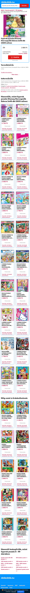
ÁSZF (16, 585)
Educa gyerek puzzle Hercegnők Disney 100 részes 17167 (21, 180)
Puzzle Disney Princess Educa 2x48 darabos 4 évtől (22, 505)
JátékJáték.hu (8, 2)
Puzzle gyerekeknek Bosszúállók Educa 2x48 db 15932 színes (21, 447)
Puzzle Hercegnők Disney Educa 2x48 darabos (21, 295)
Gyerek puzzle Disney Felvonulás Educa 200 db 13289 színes (6, 267)
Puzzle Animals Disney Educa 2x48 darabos (7, 533)
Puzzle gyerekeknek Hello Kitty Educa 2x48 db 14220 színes (6, 447)
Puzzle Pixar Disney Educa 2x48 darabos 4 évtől (22, 476)
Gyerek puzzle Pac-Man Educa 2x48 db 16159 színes (22, 383)
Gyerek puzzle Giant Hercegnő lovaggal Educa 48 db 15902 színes (7, 384)
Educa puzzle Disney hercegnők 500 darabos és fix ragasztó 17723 (7, 296)
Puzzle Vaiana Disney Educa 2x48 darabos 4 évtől (22, 534)
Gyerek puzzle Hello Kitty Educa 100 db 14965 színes (21, 324)
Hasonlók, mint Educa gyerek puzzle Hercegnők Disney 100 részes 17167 (22, 188)
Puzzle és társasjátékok (12, 86)
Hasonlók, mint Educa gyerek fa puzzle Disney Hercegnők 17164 (7, 188)
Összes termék (4, 587)
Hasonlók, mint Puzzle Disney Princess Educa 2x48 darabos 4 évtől (22, 514)
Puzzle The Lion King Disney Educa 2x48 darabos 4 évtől (7, 476)
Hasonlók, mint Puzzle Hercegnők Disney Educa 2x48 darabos (22, 305)
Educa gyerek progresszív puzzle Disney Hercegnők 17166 (7, 208)
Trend (11, 587)
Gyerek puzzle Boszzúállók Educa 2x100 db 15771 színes (22, 354)
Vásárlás (16, 57)
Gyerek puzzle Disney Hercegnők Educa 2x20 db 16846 (6, 150)
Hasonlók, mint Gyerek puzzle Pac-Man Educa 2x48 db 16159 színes (22, 392)
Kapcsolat (3, 585)
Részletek (13, 591)
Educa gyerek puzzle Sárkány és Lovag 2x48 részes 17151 (7, 417)
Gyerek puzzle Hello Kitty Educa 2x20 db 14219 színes (6, 324)
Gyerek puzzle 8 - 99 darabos (8, 87)
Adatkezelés (22, 585)
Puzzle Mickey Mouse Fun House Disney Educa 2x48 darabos (6, 506)
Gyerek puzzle (21, 86)
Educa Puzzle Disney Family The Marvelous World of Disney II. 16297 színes (22, 267)
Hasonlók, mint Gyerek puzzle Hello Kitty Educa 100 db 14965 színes (22, 334)
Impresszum (10, 585)
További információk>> (6, 72)
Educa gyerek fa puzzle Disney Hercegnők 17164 (7, 178)
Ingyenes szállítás (22, 53)
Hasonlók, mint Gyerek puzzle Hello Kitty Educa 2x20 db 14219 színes (7, 334)
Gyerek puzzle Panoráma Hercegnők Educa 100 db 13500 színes (21, 121)
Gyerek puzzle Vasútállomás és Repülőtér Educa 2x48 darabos (22, 418)
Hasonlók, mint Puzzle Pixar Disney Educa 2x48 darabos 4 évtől (22, 485)
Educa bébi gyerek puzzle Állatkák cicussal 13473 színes (6, 354)
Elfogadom (20, 591)
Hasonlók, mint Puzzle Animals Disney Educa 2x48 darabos (7, 543)
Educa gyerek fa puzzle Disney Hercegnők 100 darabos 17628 (7, 237)
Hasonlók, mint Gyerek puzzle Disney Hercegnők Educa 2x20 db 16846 (7, 159)
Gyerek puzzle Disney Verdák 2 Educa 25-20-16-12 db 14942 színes (22, 237)
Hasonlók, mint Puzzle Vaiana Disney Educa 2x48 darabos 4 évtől (22, 543)
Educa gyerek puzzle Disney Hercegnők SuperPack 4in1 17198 (22, 209)
